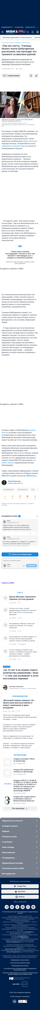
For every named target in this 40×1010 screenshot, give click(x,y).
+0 (30, 533)
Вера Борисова (14, 481)
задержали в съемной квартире (15, 146)
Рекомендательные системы (20, 965)
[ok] (17, 907)
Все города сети (8, 874)
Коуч (33, 489)
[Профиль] (37, 32)
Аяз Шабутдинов (8, 489)
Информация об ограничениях (20, 960)
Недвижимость (7, 27)
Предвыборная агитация (12, 863)
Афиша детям (30, 27)
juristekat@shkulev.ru (23, 936)
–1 (36, 533)
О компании (7, 842)
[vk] (12, 907)
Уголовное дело (22, 489)
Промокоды (19, 27)
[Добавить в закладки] (31, 76)
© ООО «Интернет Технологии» (20, 996)
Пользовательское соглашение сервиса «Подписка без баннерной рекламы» (20, 969)
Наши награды (8, 847)
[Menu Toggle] (2, 32)
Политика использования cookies (20, 963)
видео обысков (29, 141)
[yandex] (33, 907)
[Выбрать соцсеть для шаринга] (36, 76)
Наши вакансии (8, 852)
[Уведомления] (32, 32)
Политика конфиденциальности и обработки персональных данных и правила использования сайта (20, 973)
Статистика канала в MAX (13, 868)
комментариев (12, 76)
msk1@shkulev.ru (29, 932)
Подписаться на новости (12, 821)
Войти (9, 566)
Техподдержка (8, 858)
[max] (23, 907)
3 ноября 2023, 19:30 (8, 69)
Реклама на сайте (9, 837)
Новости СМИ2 (8, 583)
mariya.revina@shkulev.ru (13, 942)
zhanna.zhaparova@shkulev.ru (13, 949)
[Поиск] (27, 32)
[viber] (28, 907)
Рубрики (5, 831)
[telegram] (7, 907)
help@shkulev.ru (24, 937)
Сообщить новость (10, 826)
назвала (20, 453)
